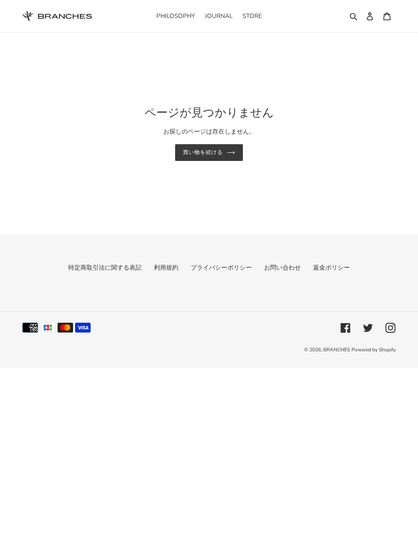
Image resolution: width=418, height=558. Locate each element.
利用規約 (166, 267)
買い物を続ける (203, 152)
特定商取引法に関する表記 (105, 267)
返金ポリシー (331, 267)
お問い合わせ (282, 267)
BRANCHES (336, 349)
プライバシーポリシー (221, 267)
